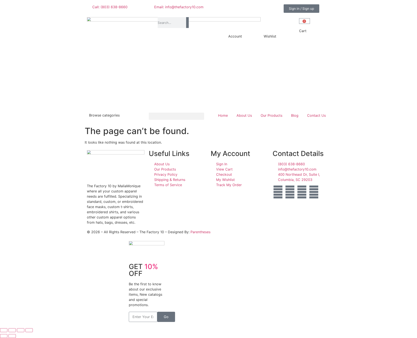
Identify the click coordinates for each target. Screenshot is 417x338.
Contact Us (316, 115)
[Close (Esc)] (29, 330)
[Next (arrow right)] (12, 336)
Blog (294, 115)
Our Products (271, 115)
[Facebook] (278, 192)
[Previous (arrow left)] (3, 336)
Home (223, 115)
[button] (176, 116)
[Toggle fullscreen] (12, 330)
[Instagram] (290, 192)
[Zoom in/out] (3, 330)
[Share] (20, 330)
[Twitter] (301, 192)
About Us (244, 115)
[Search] (187, 22)
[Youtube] (313, 192)
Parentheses (200, 232)
